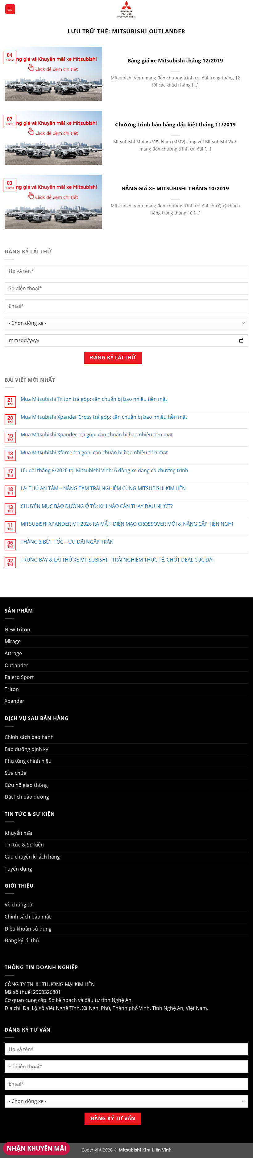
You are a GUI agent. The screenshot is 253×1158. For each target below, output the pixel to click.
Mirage (13, 641)
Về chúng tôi (19, 904)
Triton (12, 689)
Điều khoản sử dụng (28, 928)
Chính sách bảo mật (28, 916)
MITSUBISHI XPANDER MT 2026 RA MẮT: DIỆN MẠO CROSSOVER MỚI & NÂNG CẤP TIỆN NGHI (127, 524)
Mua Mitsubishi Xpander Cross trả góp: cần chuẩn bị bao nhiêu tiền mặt (104, 417)
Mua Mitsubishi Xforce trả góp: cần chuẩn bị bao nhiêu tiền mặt (94, 453)
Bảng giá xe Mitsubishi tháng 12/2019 (175, 60)
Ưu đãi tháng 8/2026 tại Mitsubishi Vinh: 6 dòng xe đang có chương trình (104, 470)
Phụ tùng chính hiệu (28, 760)
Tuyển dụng (18, 868)
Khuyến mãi (18, 832)
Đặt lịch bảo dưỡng (27, 796)
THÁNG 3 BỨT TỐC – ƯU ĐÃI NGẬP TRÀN (67, 542)
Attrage (13, 653)
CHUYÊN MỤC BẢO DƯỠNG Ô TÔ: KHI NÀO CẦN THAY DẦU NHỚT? (97, 506)
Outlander (16, 665)
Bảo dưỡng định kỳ (26, 749)
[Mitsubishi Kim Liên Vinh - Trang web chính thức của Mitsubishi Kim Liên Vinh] (126, 9)
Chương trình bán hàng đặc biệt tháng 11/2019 (175, 124)
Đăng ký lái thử (22, 940)
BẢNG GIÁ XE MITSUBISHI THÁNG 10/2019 (175, 188)
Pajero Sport (19, 677)
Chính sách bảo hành (29, 737)
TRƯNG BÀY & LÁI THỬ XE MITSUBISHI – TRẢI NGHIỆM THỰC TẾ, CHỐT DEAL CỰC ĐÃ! (117, 560)
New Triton (17, 629)
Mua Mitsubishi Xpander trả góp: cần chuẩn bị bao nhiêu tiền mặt (97, 435)
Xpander (14, 701)
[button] (10, 9)
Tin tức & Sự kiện (24, 844)
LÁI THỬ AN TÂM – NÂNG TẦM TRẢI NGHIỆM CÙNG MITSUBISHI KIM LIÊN (103, 488)
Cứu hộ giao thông (26, 785)
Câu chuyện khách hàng (32, 856)
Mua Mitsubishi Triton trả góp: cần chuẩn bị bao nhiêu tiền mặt (94, 399)
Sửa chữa (16, 773)
